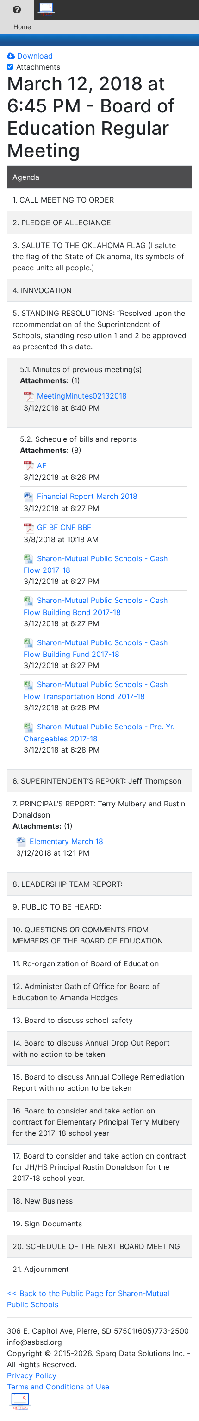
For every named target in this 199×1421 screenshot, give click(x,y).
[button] (17, 9)
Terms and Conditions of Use (58, 1386)
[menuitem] (17, 10)
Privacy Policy (31, 1375)
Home (22, 27)
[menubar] (30, 10)
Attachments (38, 67)
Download (34, 55)
